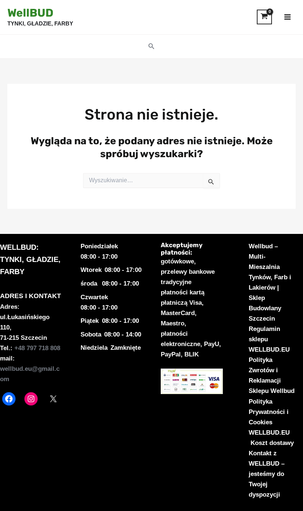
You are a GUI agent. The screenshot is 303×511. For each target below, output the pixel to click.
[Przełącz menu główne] (287, 17)
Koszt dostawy (272, 442)
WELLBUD (18, 247)
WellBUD (30, 13)
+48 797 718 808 (37, 348)
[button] (151, 46)
